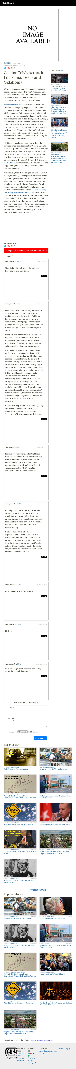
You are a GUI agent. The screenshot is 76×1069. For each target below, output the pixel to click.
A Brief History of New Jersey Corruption (18, 825)
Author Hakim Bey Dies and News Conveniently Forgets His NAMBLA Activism (20, 797)
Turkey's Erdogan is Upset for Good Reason (54, 825)
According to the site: (13, 104)
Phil (7, 63)
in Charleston (10, 162)
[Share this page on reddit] (14, 68)
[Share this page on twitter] (5, 68)
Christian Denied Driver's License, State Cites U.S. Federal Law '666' (55, 1004)
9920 (19, 504)
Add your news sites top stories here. (42, 1040)
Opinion (12, 767)
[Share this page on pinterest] (12, 68)
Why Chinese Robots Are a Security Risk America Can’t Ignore (58, 88)
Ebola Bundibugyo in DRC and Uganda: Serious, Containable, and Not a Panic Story (59, 110)
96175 (19, 664)
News (18, 63)
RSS (41, 1056)
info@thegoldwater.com (48, 1051)
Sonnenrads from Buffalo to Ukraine (52, 974)
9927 (19, 585)
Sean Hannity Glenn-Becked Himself (52, 918)
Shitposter (32, 1058)
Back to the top (63, 1049)
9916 (18, 447)
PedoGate (13, 794)
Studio (17, 767)
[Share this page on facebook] (7, 68)
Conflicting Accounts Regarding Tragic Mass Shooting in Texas (55, 797)
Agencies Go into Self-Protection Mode (53, 769)
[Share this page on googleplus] (9, 68)
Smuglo (30, 1060)
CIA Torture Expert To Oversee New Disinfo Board (20, 852)
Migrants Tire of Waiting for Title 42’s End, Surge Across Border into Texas (54, 852)
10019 (19, 624)
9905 (19, 261)
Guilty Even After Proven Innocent (16, 769)
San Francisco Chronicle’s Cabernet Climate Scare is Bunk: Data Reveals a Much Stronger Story (59, 158)
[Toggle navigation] (71, 3)
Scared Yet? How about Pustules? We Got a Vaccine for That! (19, 881)
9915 (18, 304)
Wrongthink (32, 1063)
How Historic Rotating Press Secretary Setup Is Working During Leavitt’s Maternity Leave (59, 134)
